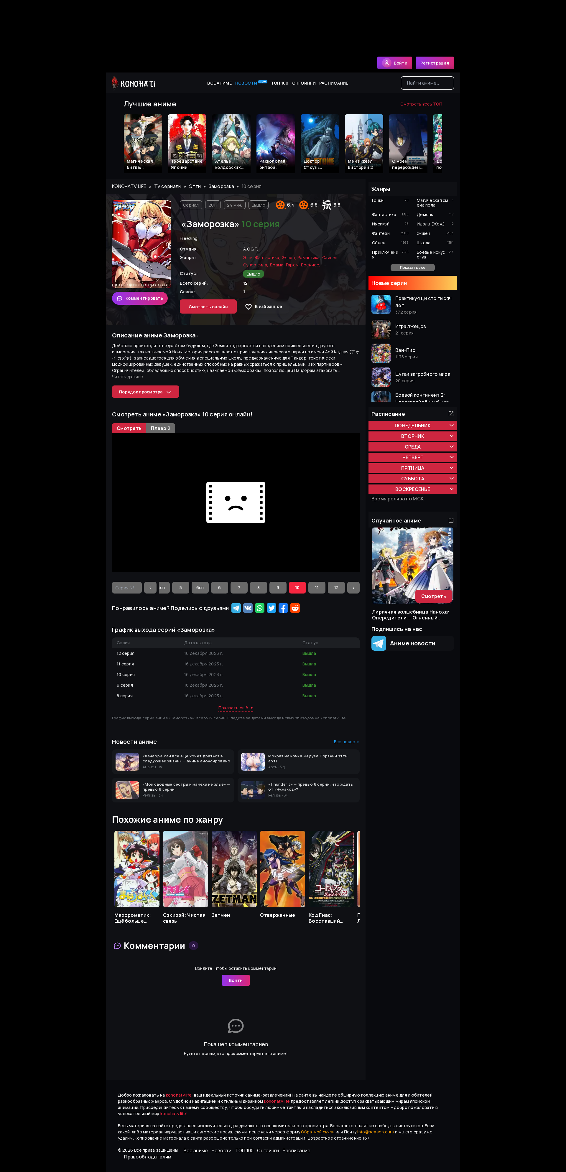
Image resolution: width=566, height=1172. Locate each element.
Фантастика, (267, 257)
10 (297, 587)
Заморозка (221, 186)
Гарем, (293, 265)
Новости (250, 83)
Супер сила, (255, 265)
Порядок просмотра (141, 392)
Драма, (277, 265)
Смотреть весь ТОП (421, 104)
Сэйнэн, (330, 257)
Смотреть (433, 596)
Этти (195, 186)
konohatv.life (129, 186)
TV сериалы (168, 186)
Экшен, (289, 257)
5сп (161, 587)
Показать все (412, 267)
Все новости (347, 741)
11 (317, 587)
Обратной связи (318, 1132)
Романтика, (309, 257)
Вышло (258, 205)
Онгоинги (304, 83)
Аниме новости (410, 643)
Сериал (191, 205)
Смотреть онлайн (208, 306)
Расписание (333, 83)
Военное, (310, 265)
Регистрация (434, 63)
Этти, (248, 257)
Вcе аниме (219, 83)
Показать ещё (235, 708)
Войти (236, 980)
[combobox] (427, 83)
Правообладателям (147, 1156)
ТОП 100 (280, 83)
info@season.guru (375, 1132)
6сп (200, 587)
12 (336, 587)
